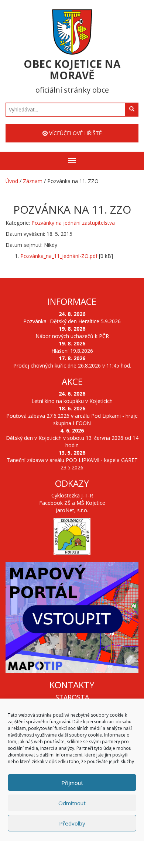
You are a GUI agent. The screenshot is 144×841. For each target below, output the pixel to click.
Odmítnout (72, 803)
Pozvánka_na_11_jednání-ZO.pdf (58, 255)
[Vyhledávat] (131, 109)
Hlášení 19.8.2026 (72, 350)
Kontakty (72, 685)
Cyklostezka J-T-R (72, 495)
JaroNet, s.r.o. (72, 510)
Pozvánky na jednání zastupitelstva (73, 222)
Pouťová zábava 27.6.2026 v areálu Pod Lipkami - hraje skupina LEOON (72, 419)
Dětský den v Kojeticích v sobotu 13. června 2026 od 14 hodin (72, 441)
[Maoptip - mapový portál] (72, 617)
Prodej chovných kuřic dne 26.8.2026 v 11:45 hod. (72, 365)
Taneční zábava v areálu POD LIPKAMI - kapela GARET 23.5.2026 (72, 463)
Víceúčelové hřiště (75, 133)
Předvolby (72, 823)
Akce (72, 381)
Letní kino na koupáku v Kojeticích (72, 400)
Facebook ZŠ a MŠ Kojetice (72, 502)
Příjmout (72, 782)
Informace (72, 301)
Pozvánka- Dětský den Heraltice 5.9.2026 (72, 321)
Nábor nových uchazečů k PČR (72, 335)
